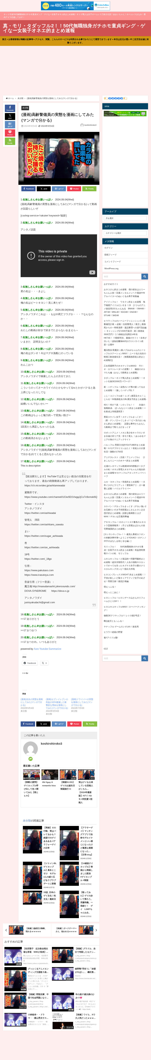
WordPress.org (111, 268)
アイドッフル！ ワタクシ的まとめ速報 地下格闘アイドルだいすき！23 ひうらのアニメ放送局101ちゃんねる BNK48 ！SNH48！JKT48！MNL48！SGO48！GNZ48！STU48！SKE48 (125, 308)
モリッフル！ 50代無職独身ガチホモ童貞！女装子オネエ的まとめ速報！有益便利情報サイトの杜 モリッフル (124, 550)
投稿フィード (110, 255)
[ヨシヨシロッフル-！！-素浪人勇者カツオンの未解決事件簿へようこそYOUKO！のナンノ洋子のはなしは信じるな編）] (125, 537)
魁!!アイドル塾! (111, 638)
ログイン (108, 248)
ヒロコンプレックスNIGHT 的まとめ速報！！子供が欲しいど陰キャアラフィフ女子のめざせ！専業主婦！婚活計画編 (125, 578)
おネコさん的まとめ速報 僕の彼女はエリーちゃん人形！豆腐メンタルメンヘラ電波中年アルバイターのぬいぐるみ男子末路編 (124, 292)
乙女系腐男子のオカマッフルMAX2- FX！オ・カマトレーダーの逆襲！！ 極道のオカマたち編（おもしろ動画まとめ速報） (124, 369)
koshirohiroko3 (90, 125)
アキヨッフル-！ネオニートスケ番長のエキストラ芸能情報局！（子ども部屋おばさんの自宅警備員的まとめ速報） (125, 525)
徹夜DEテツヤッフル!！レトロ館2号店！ (122, 616)
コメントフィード (112, 262)
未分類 (25, 108)
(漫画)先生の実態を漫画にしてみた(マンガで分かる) (32, 702)
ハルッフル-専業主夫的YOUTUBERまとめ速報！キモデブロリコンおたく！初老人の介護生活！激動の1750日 (124, 448)
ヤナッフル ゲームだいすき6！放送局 (121, 627)
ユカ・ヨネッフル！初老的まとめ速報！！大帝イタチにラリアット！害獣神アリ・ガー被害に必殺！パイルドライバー (124, 485)
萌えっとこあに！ (112, 592)
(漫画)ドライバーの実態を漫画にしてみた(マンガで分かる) (82, 702)
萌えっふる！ (110, 587)
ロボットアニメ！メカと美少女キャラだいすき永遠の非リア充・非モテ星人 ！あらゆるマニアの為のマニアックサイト (125, 436)
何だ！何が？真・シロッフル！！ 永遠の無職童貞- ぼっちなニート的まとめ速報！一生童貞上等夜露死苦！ (125, 408)
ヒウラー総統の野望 (113, 632)
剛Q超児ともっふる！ (114, 621)
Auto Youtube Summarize (47, 648)
